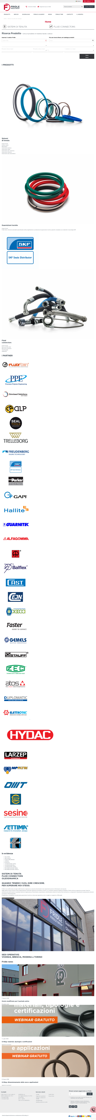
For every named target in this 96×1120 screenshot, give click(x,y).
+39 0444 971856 (5, 1097)
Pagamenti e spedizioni (40, 1096)
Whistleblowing (39, 1100)
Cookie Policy (51, 1094)
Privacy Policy (51, 1096)
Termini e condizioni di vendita (40, 1098)
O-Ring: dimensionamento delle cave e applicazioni (20, 1082)
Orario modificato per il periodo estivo (15, 1001)
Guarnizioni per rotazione (8, 150)
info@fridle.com (21, 1094)
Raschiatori (4, 146)
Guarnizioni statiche (7, 152)
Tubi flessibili (5, 349)
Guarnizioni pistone (6, 147)
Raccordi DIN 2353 (6, 347)
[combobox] (73, 6)
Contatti (37, 1094)
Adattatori (4, 351)
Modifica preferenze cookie (41, 1102)
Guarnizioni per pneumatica (8, 153)
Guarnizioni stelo (6, 149)
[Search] (82, 6)
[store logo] (11, 6)
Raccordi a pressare (6, 348)
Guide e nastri (5, 145)
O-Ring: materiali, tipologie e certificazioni (17, 1041)
